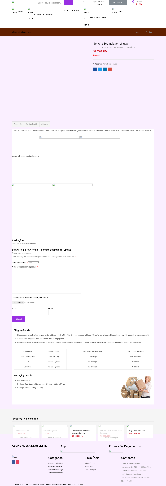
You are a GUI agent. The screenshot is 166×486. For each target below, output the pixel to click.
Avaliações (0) (31, 124)
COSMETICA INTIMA (71, 11)
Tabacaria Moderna (55, 473)
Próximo (149, 32)
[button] (118, 2)
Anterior (139, 32)
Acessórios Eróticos (55, 463)
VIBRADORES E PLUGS (99, 18)
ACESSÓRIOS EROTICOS (43, 15)
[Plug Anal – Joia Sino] (140, 438)
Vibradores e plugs (25, 32)
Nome (14, 308)
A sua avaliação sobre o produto (25, 267)
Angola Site (78, 484)
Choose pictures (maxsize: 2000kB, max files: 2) (30, 298)
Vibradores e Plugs (55, 470)
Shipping (44, 124)
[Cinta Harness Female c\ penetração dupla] (83, 438)
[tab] (18, 124)
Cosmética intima (55, 466)
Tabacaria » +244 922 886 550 (134, 470)
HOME (20, 12)
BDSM (120, 12)
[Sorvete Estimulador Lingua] (95, 69)
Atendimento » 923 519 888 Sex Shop (136, 467)
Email (50, 308)
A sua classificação (20, 262)
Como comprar (90, 470)
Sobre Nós (89, 466)
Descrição (18, 124)
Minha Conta (90, 463)
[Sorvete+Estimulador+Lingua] (100, 69)
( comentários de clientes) (112, 47)
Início (14, 32)
